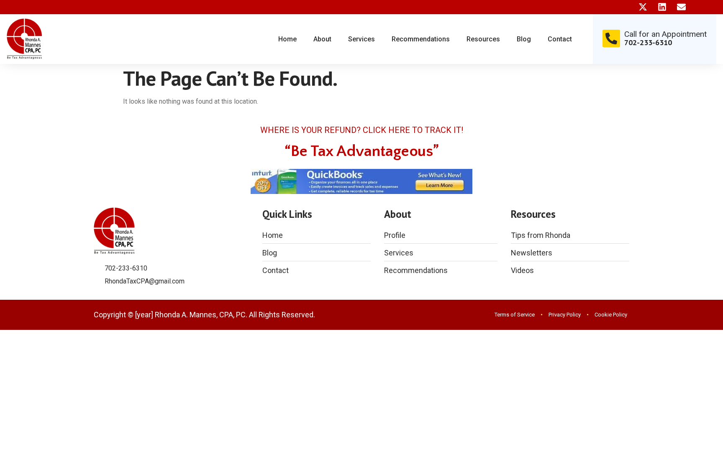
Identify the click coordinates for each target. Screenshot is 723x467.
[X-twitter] (642, 7)
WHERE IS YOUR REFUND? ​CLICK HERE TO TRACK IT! (361, 130)
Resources (483, 39)
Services (361, 39)
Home (287, 39)
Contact (560, 39)
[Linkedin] (662, 7)
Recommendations (421, 39)
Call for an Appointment (665, 34)
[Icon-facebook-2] (623, 7)
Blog (524, 39)
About (322, 39)
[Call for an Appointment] (611, 38)
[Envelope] (681, 7)
